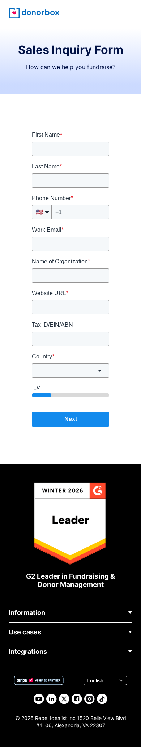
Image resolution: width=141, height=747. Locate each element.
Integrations (28, 651)
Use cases (25, 632)
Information (27, 612)
